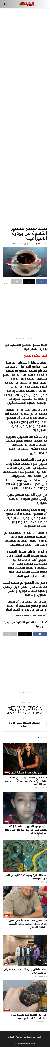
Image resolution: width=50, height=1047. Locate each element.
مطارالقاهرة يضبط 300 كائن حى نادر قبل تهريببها (26, 877)
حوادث (7, 772)
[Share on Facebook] (41, 281)
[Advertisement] (25, 116)
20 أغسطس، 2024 (40, 1021)
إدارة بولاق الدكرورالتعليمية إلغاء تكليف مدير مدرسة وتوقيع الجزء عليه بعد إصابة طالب (25, 829)
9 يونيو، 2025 (41, 930)
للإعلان (11, 1037)
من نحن (19, 1037)
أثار (6, 964)
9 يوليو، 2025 (41, 882)
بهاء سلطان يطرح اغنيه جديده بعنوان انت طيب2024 (25, 971)
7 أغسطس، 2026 (40, 788)
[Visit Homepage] (25, 4)
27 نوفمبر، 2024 (40, 976)
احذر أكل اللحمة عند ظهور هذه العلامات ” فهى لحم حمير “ (29, 1016)
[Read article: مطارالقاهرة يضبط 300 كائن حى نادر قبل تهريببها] (25, 856)
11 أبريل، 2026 (41, 836)
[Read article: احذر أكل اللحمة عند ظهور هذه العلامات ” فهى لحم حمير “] (25, 996)
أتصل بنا (27, 1037)
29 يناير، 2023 (24, 243)
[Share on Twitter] (29, 281)
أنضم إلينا (37, 1037)
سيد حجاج (40, 243)
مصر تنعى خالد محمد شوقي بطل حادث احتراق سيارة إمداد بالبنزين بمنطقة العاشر (28, 924)
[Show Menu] (44, 4)
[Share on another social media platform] (16, 281)
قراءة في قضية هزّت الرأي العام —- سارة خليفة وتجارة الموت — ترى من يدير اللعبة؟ (26, 781)
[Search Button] (5, 4)
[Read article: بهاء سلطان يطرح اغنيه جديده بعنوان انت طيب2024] (25, 950)
